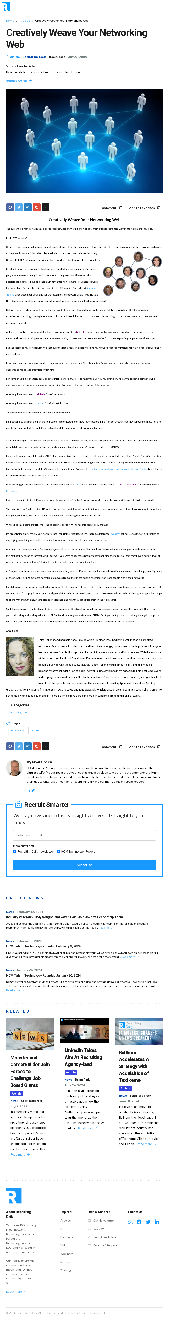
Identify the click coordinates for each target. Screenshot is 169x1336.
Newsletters (23, 846)
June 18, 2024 (129, 1101)
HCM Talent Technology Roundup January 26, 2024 (43, 975)
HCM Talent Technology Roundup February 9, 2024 (43, 946)
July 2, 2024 (19, 1106)
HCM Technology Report (78, 851)
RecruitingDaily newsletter (35, 851)
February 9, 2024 (29, 941)
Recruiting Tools (34, 56)
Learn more (14, 1291)
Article (14, 56)
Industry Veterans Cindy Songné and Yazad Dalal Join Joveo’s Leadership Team (64, 917)
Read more (106, 927)
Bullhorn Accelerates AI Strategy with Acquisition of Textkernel (135, 1066)
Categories (20, 705)
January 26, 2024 (29, 970)
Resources (67, 1262)
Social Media (17, 730)
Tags (15, 723)
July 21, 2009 (77, 56)
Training (65, 1270)
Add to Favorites (142, 208)
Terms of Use (77, 1313)
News (10, 911)
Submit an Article (20, 66)
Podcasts (66, 1237)
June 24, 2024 (75, 1085)
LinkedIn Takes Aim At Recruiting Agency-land (83, 1057)
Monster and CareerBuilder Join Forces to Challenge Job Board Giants (30, 1071)
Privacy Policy (99, 1313)
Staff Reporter (31, 1100)
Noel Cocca (57, 56)
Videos (65, 1245)
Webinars (66, 1253)
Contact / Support (105, 1245)
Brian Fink (82, 1079)
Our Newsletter (103, 1220)
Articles (25, 20)
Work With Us (102, 1229)
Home (10, 20)
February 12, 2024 (30, 911)
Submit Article (17, 80)
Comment (109, 208)
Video (35, 730)
